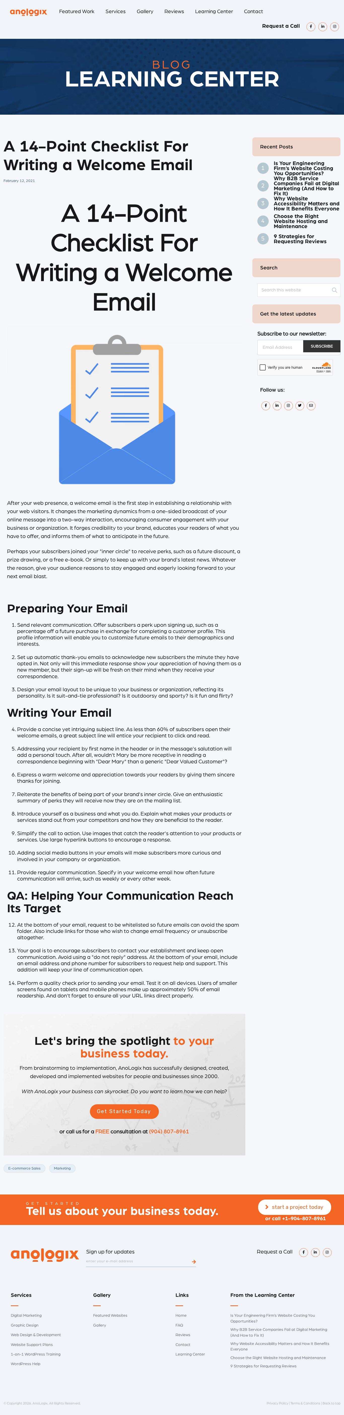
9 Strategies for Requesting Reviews (300, 239)
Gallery (99, 1325)
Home (181, 1315)
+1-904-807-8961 (304, 1218)
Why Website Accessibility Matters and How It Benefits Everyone (306, 203)
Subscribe (322, 346)
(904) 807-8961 (169, 1131)
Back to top (331, 1403)
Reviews (183, 1335)
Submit (194, 1262)
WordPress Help (25, 1364)
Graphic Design (25, 1325)
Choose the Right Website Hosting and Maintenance (301, 221)
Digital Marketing (26, 1315)
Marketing (62, 1168)
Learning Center (190, 1354)
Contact (183, 1345)
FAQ (179, 1325)
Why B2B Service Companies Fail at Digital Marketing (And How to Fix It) (306, 186)
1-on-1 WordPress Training (35, 1354)
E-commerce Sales (24, 1168)
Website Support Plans (32, 1345)
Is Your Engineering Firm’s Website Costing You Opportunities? (303, 168)
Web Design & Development (36, 1335)
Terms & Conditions (305, 1403)
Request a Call (281, 26)
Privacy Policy (277, 1403)
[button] (124, 1111)
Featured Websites (110, 1315)
